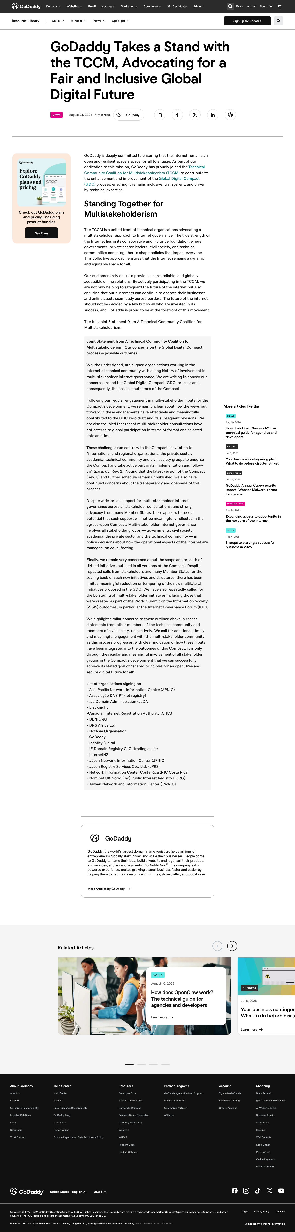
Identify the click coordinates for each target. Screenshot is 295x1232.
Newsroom (16, 1129)
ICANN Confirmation (130, 1100)
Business (232, 447)
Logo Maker (263, 1144)
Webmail (124, 1129)
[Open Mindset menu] (85, 20)
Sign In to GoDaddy (230, 1093)
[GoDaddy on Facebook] (234, 1193)
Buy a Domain (264, 1093)
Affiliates (169, 1115)
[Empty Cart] (279, 6)
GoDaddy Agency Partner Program (183, 1093)
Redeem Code (127, 1144)
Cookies (280, 1211)
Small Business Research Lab (70, 1107)
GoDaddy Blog (62, 1115)
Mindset (76, 20)
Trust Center (17, 1137)
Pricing (197, 6)
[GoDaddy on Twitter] (269, 1193)
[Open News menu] (104, 20)
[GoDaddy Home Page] (27, 1191)
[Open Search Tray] (230, 6)
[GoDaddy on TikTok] (257, 1193)
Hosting (260, 1129)
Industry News (235, 504)
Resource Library (25, 21)
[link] (177, 114)
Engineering (234, 473)
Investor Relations (20, 1115)
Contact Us (60, 1122)
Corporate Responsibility (24, 1107)
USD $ (98, 1191)
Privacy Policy (261, 1211)
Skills (56, 20)
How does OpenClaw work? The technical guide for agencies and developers (182, 998)
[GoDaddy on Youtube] (281, 1193)
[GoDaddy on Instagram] (246, 1193)
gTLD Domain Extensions (270, 1100)
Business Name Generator (134, 1115)
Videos (57, 1100)
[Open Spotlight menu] (128, 20)
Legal (13, 1122)
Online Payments (266, 1159)
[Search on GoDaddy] (278, 20)
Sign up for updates (247, 21)
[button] (129, 1064)
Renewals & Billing (229, 1100)
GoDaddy (132, 115)
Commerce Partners (175, 1107)
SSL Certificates (177, 6)
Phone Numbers (265, 1166)
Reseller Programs (174, 1100)
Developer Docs (127, 1093)
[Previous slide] (217, 946)
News (97, 20)
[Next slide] (232, 946)
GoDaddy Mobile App (130, 1122)
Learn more (159, 1017)
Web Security (263, 1137)
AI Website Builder (266, 1107)
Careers (14, 1100)
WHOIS (123, 1137)
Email (92, 6)
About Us (15, 1093)
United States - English (66, 1191)
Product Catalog (128, 1151)
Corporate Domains (130, 1107)
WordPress (262, 1122)
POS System (263, 1151)
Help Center (61, 1093)
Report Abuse (61, 1129)
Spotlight (118, 20)
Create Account (228, 1107)
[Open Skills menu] (62, 20)
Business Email (264, 1115)
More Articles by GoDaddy (106, 888)
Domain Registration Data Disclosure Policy (78, 1137)
